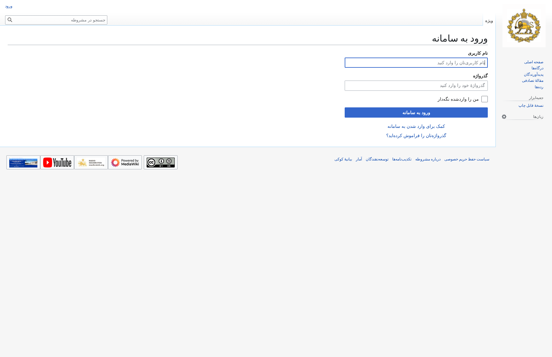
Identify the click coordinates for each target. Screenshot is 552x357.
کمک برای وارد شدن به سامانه (416, 126)
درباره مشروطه (428, 159)
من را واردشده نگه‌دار (458, 99)
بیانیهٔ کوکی (343, 159)
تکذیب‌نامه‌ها (401, 159)
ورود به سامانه (416, 112)
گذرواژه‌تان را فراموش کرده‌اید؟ (416, 135)
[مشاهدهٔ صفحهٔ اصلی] (523, 25)
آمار (359, 159)
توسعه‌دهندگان (377, 159)
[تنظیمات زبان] (504, 116)
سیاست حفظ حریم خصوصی (466, 159)
